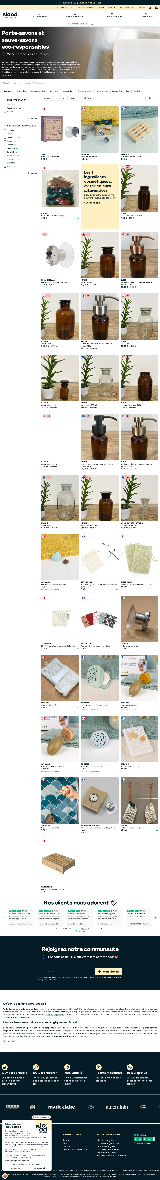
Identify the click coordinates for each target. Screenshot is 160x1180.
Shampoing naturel (91, 1170)
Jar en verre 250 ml (49, 464)
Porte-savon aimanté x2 (91, 157)
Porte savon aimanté (129, 646)
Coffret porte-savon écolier (52, 766)
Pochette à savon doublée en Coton (96, 646)
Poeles (145, 1170)
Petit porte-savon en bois (131, 157)
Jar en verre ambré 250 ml (131, 216)
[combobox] (151, 98)
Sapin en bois (53, 1170)
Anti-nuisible (137, 1170)
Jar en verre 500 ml (89, 405)
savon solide (72, 72)
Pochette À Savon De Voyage (53, 216)
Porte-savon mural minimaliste (54, 584)
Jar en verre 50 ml (48, 405)
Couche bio (127, 1170)
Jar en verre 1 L (87, 282)
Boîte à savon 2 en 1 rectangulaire (94, 705)
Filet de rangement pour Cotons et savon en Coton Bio (99, 585)
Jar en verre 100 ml (128, 525)
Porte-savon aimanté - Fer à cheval (56, 282)
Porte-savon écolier (129, 705)
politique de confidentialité (48, 980)
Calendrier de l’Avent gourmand (110, 1170)
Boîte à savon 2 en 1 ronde (91, 766)
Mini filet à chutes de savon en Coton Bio (58, 646)
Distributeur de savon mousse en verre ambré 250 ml (136, 283)
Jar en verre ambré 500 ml (131, 405)
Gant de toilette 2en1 (49, 705)
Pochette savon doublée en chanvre (136, 584)
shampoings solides (56, 1014)
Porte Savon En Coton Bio (131, 828)
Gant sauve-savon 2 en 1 (131, 766)
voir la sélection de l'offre (107, 1177)
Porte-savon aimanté (50, 157)
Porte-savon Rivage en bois (52, 889)
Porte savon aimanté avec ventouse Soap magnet (98, 829)
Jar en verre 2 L (47, 344)
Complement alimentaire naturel (71, 1170)
